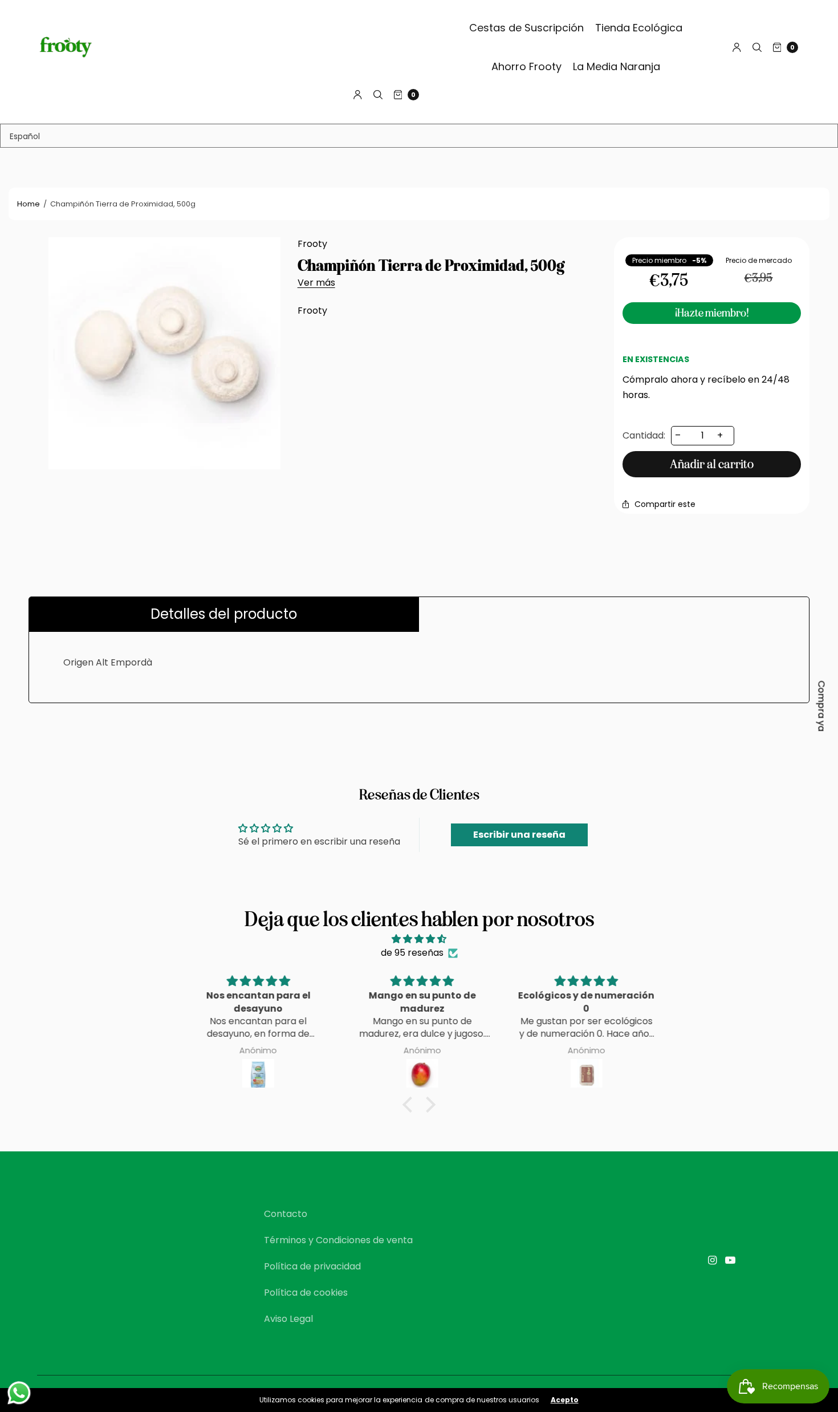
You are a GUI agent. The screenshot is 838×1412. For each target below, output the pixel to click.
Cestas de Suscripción (526, 28)
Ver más (316, 282)
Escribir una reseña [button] (519, 834)
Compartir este (664, 504)
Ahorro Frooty (526, 66)
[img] (419, 939)
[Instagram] (712, 1260)
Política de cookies (306, 1292)
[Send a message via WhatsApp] (19, 1392)
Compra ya (821, 706)
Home (28, 203)
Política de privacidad (312, 1266)
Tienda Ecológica (638, 28)
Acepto (565, 1400)
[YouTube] (730, 1260)
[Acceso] (737, 47)
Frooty (312, 243)
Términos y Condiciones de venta (338, 1240)
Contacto (285, 1213)
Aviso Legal (288, 1318)
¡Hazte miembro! (712, 312)
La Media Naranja (616, 66)
